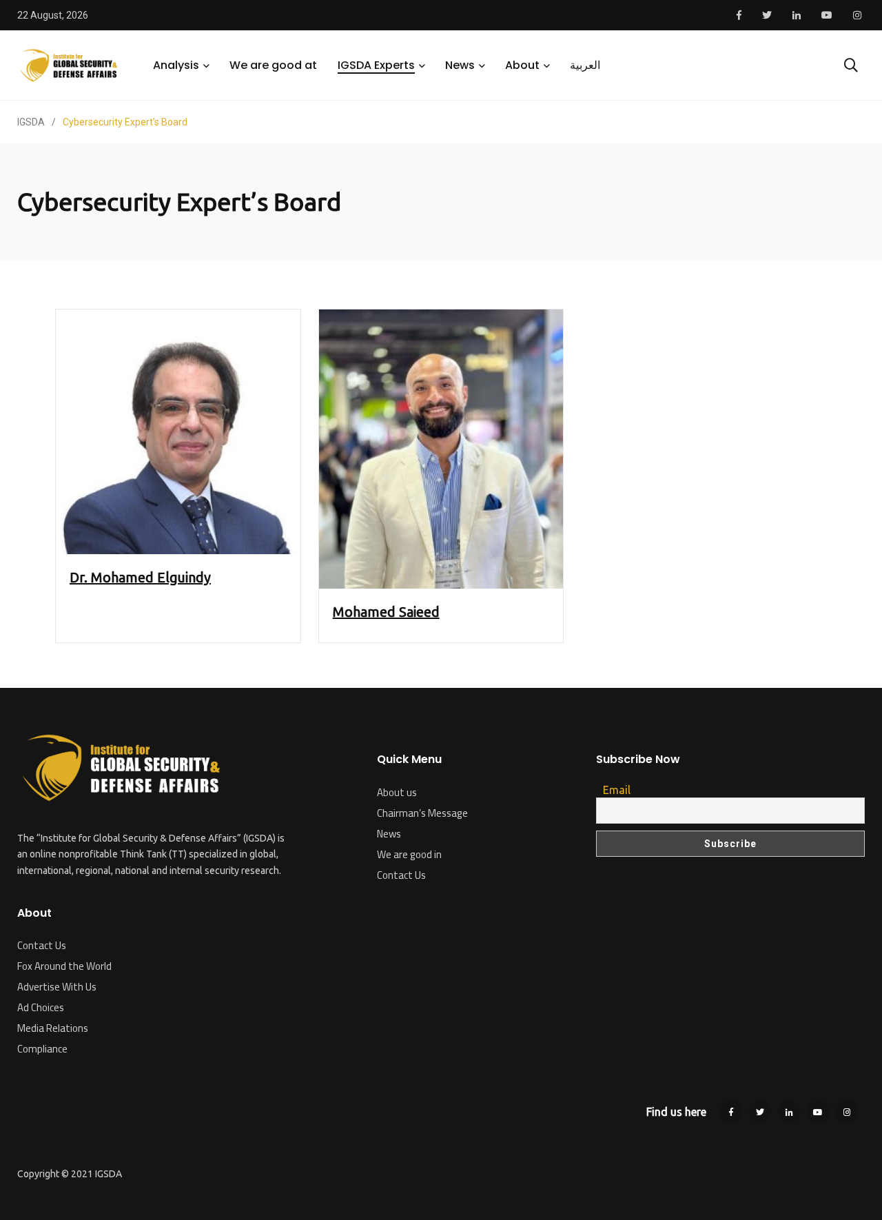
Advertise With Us (56, 987)
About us (397, 792)
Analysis (176, 65)
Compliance (42, 1049)
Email (616, 790)
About (522, 65)
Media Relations (52, 1028)
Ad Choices (40, 1007)
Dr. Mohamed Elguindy (140, 577)
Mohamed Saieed (386, 612)
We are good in (409, 854)
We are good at (273, 65)
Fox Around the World (64, 966)
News (460, 65)
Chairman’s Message (422, 813)
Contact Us (41, 945)
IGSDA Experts (376, 65)
